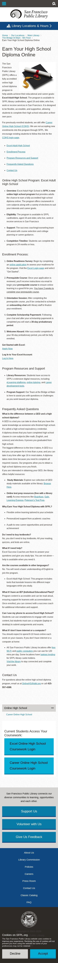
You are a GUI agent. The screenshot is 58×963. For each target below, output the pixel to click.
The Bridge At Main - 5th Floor (16, 38)
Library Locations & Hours (30, 26)
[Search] (54, 3)
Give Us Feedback (29, 837)
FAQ (29, 902)
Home (5, 35)
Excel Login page (35, 268)
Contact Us (12, 170)
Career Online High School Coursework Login (29, 765)
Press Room (29, 881)
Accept (43, 953)
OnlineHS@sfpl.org (31, 683)
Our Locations (17, 35)
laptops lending (47, 654)
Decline (15, 953)
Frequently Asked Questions (20, 164)
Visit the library (14, 661)
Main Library (33, 35)
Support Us (29, 811)
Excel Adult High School (18, 145)
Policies (29, 866)
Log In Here (7, 358)
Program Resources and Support (22, 158)
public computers (24, 651)
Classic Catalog (29, 895)
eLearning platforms (16, 382)
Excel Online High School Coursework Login (28, 746)
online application (18, 265)
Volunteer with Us (29, 824)
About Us (29, 852)
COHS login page (10, 137)
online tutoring (33, 382)
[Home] (29, 14)
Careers (29, 874)
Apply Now (7, 349)
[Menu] (4, 3)
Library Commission (29, 859)
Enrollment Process (16, 152)
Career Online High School (19, 714)
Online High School (15, 708)
